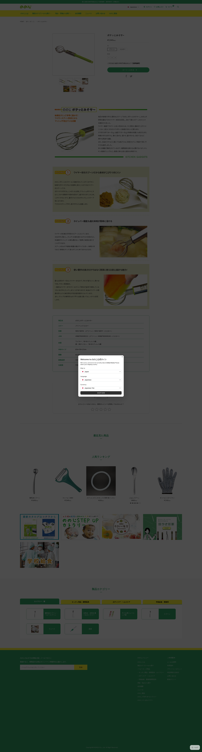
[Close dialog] (122, 357)
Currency (83, 384)
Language (83, 376)
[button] (101, 371)
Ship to (82, 368)
